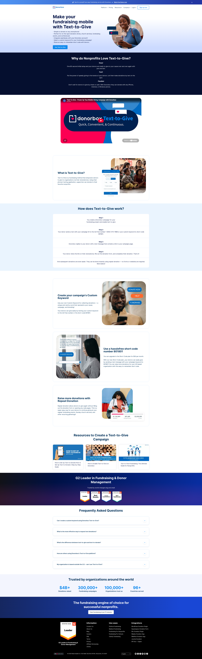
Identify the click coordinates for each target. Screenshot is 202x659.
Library (89, 646)
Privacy (89, 641)
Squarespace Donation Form (139, 629)
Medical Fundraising (115, 629)
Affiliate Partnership (92, 644)
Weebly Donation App (137, 634)
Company (126, 7)
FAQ (88, 636)
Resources (118, 7)
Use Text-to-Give (60, 47)
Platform (103, 7)
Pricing (111, 7)
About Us (89, 629)
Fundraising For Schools (116, 634)
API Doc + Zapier (136, 641)
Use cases (113, 623)
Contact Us (90, 626)
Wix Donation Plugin (137, 631)
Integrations (136, 623)
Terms (88, 639)
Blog (88, 631)
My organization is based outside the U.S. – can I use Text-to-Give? (79, 564)
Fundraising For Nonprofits (117, 631)
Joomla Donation (136, 639)
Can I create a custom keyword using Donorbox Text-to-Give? (78, 520)
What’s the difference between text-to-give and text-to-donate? (79, 542)
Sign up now (143, 7)
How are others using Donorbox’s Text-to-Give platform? (76, 553)
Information (92, 623)
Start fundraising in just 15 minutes (101, 612)
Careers (89, 634)
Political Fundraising (115, 626)
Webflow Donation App (138, 636)
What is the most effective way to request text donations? (77, 531)
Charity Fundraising (114, 636)
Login (133, 7)
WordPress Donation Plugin (139, 626)
